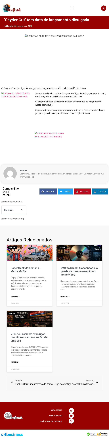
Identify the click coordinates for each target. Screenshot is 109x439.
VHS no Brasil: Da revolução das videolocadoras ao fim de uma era (29, 337)
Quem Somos (56, 410)
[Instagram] (71, 410)
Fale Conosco (55, 416)
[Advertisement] (54, 60)
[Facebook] (71, 420)
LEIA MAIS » (15, 296)
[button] (72, 8)
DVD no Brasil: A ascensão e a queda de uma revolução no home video (79, 271)
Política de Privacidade (51, 421)
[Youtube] (71, 415)
